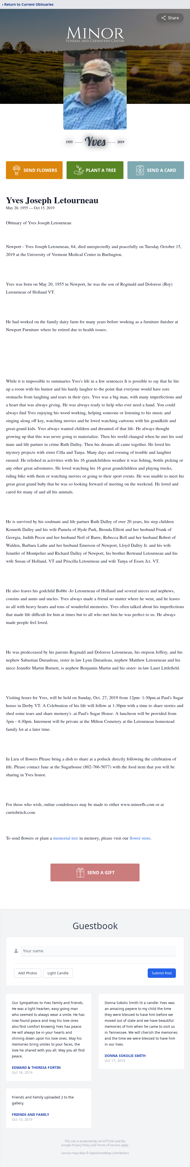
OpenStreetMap (100, 1153)
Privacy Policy (81, 1145)
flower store (140, 838)
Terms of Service (108, 1145)
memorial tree (65, 838)
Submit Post (162, 973)
